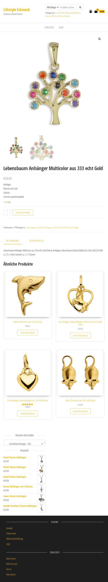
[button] (99, 38)
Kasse (8, 569)
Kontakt (9, 528)
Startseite (49, 27)
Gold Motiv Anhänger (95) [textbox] (24, 443)
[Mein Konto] (90, 11)
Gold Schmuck (57, 227)
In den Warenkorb (23, 212)
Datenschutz (11, 533)
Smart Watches (65, 16)
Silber (63, 13)
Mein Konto (11, 558)
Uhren (55, 16)
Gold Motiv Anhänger (44, 227)
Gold (57, 13)
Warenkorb (11, 574)
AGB (8, 544)
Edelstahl (71, 13)
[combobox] (24, 442)
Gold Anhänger (31, 227)
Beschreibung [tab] (12, 240)
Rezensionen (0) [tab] (36, 240)
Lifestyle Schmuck (16, 9)
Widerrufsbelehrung (14, 538)
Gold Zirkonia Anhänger (71, 227)
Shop (61, 27)
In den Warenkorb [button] (27, 332)
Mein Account (11, 563)
